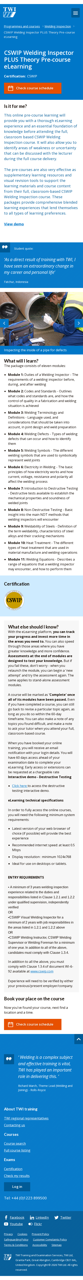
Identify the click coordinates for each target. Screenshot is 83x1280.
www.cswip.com (41, 971)
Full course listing (17, 1150)
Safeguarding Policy (16, 1239)
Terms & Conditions (16, 1245)
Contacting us (14, 1125)
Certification (13, 1169)
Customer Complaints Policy (50, 1239)
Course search (15, 1143)
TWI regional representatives (26, 1118)
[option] (41, 323)
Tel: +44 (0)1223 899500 (25, 1198)
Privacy (8, 1234)
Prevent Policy (40, 1234)
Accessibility (39, 1245)
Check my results (17, 1176)
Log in (17, 1186)
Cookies (22, 1234)
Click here (20, 786)
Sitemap (57, 1245)
